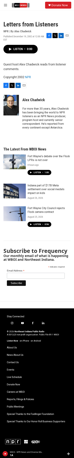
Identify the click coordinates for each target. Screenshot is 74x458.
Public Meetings (15, 406)
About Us (12, 347)
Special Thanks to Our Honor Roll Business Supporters (36, 421)
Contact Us (13, 362)
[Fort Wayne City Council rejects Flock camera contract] (14, 213)
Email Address (15, 270)
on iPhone (24, 341)
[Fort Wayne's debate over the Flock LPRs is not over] (14, 161)
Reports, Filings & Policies (20, 399)
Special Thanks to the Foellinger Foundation (30, 414)
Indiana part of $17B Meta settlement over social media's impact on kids (46, 189)
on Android (36, 341)
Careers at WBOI (16, 392)
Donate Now (59, 5)
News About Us (15, 355)
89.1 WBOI (54, 334)
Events (10, 369)
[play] (5, 453)
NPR (28, 77)
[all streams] (69, 453)
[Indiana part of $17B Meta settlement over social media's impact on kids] (14, 191)
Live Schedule (14, 377)
